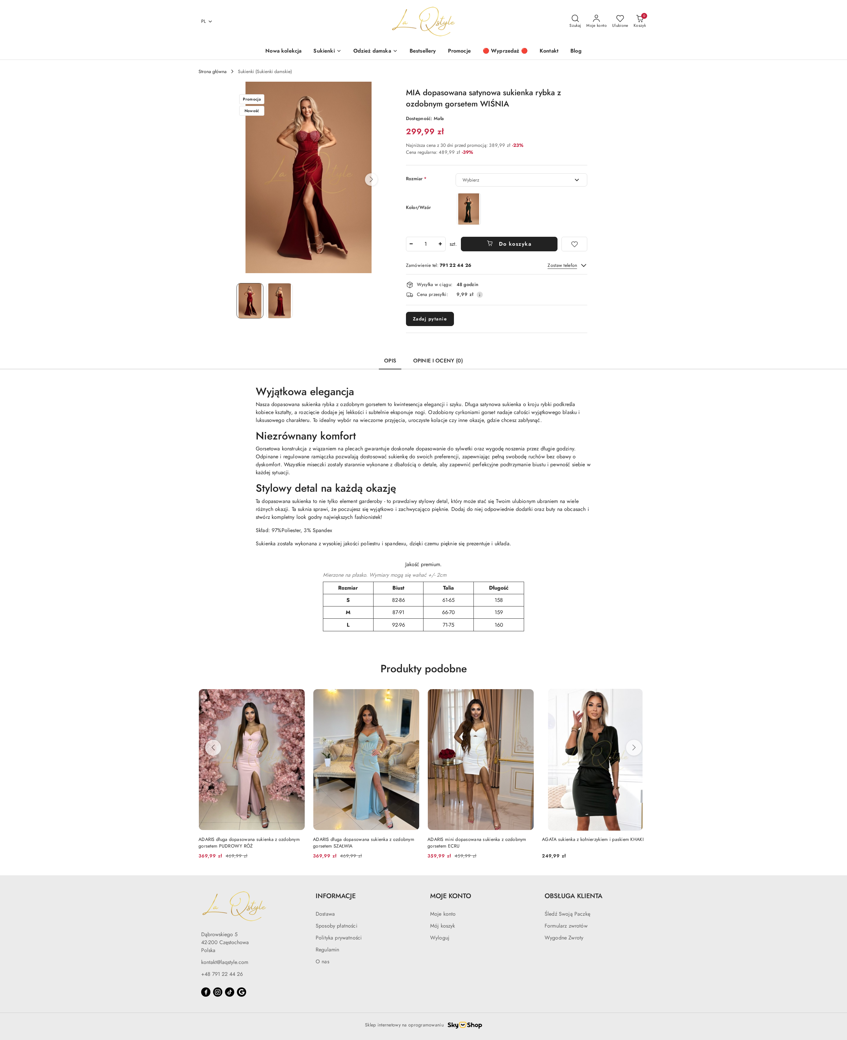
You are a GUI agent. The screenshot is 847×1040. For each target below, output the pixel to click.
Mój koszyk (442, 926)
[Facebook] (205, 992)
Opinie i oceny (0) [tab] (438, 360)
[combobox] (521, 180)
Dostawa (325, 914)
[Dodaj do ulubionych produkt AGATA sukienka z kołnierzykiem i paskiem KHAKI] (641, 696)
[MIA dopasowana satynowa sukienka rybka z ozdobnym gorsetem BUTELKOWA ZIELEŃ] (468, 208)
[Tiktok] (229, 992)
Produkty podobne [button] (423, 668)
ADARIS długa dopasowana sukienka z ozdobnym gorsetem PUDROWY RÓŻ (249, 842)
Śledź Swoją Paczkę (567, 914)
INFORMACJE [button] (336, 896)
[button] (371, 180)
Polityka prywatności (339, 937)
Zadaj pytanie (430, 318)
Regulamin (327, 949)
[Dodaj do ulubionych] (574, 244)
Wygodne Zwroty (564, 937)
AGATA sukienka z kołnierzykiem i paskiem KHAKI (593, 839)
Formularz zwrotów (566, 926)
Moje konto (443, 914)
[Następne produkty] (634, 747)
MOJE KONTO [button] (450, 896)
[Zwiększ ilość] (440, 244)
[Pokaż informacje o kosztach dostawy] (479, 294)
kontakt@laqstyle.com (224, 962)
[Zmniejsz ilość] (411, 244)
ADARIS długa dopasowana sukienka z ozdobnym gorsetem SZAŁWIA (363, 842)
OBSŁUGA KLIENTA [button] (573, 896)
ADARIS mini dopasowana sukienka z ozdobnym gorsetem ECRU (476, 842)
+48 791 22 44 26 (222, 974)
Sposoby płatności (336, 926)
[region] (469, 209)
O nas (322, 961)
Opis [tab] (390, 360)
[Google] (241, 992)
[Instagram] (217, 992)
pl (203, 21)
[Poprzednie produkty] (213, 747)
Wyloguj (439, 937)
